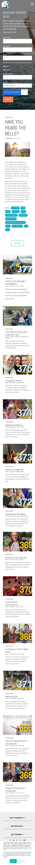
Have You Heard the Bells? (15, 128)
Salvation (15, 211)
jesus (23, 211)
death (8, 226)
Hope (22, 207)
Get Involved (16, 826)
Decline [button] (22, 861)
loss (7, 229)
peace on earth (11, 218)
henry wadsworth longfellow (15, 222)
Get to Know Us (16, 818)
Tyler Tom (9, 138)
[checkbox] (17, 68)
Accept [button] (13, 861)
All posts (17, 243)
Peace (8, 211)
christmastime (17, 226)
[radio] (17, 66)
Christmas (15, 207)
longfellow (23, 215)
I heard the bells (11, 215)
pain (26, 226)
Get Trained (16, 834)
